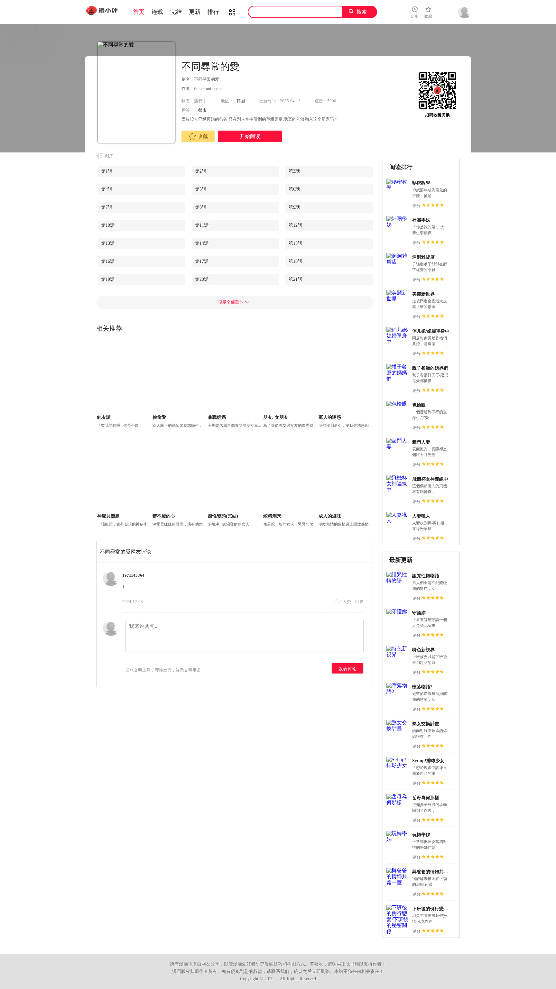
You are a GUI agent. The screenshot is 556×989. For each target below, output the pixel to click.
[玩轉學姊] (397, 839)
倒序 (109, 155)
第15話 (295, 243)
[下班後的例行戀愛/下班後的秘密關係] (397, 931)
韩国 (240, 100)
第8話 (200, 207)
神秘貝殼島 (108, 516)
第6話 (294, 189)
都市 (202, 110)
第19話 (108, 279)
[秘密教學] (397, 187)
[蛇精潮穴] (290, 475)
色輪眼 (419, 405)
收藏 (203, 136)
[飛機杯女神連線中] (397, 489)
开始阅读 (250, 136)
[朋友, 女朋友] (290, 377)
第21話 (295, 279)
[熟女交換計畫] (397, 728)
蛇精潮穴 (272, 516)
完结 (176, 12)
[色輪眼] (396, 404)
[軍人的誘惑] (345, 377)
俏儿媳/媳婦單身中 (430, 331)
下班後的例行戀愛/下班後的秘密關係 (449, 908)
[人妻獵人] (397, 520)
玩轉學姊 (421, 834)
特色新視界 (423, 649)
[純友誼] (124, 377)
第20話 (201, 279)
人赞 (346, 601)
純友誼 (104, 417)
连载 (157, 12)
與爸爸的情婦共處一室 (434, 871)
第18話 (295, 261)
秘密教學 (421, 183)
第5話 (200, 189)
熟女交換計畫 (425, 723)
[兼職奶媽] (235, 377)
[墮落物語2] (397, 691)
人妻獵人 (421, 516)
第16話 (108, 261)
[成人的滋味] (345, 475)
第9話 (294, 207)
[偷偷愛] (179, 377)
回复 (359, 601)
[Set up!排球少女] (397, 765)
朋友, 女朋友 (275, 417)
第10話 (108, 225)
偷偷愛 (159, 417)
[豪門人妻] (397, 446)
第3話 (294, 171)
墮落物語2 (422, 686)
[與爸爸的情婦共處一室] (397, 882)
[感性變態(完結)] (235, 475)
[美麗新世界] (397, 298)
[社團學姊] (397, 224)
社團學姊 (421, 220)
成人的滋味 (330, 516)
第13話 (108, 243)
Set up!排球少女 (428, 760)
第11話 (201, 225)
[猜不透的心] (179, 475)
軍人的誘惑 (330, 417)
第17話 (201, 261)
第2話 (200, 171)
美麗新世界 (423, 294)
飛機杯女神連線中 (430, 479)
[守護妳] (396, 611)
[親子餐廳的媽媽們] (397, 378)
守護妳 (419, 612)
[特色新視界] (397, 654)
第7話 (106, 207)
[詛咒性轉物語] (397, 580)
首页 (138, 12)
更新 (194, 12)
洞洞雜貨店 (423, 257)
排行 (213, 12)
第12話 (295, 225)
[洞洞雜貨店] (397, 261)
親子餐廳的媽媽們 (430, 368)
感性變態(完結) (223, 516)
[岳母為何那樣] (397, 802)
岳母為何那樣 (425, 797)
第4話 (106, 189)
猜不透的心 (164, 516)
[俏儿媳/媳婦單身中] (397, 341)
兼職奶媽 (217, 417)
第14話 (201, 243)
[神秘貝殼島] (124, 475)
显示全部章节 (230, 302)
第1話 (106, 171)
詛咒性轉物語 (425, 575)
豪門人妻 (421, 442)
